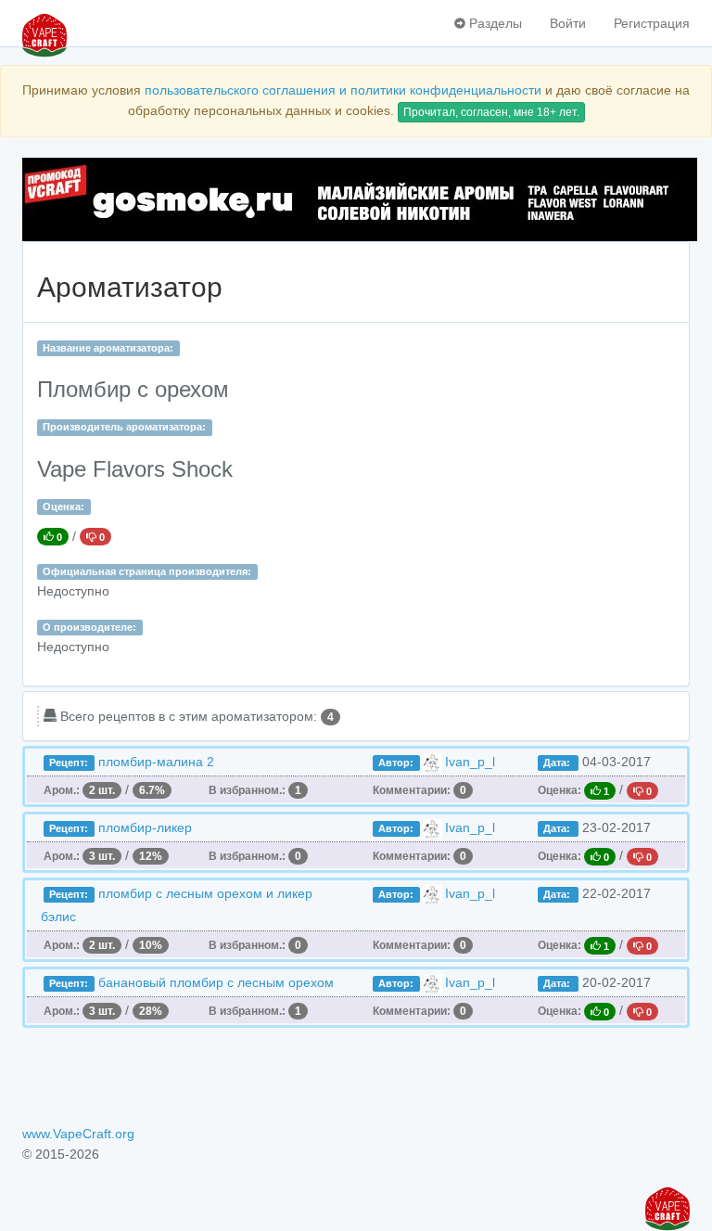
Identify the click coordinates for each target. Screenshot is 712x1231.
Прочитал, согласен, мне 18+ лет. (491, 112)
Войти (568, 23)
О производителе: (89, 627)
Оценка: (63, 506)
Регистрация (652, 23)
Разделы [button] (493, 23)
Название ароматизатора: (108, 347)
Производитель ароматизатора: (124, 426)
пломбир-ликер (145, 827)
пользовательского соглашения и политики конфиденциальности (343, 90)
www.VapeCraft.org (78, 1133)
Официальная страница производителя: (147, 571)
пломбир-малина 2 (156, 761)
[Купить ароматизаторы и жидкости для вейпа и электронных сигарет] (356, 199)
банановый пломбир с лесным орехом (216, 982)
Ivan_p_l (470, 761)
